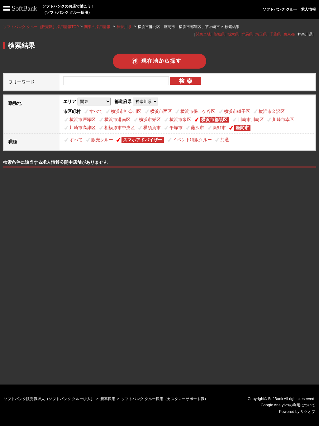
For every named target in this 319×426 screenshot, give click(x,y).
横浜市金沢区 (272, 111)
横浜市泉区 (180, 119)
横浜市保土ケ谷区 (197, 111)
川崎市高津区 (82, 127)
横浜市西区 (161, 111)
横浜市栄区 (150, 119)
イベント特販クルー (192, 139)
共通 (224, 139)
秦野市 (219, 127)
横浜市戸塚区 (82, 119)
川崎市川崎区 (251, 119)
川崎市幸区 (283, 119)
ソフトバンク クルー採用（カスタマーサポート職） (164, 399)
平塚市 (176, 127)
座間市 (242, 127)
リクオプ (307, 411)
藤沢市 (197, 127)
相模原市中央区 (119, 127)
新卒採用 (107, 399)
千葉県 (275, 34)
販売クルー (102, 139)
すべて (95, 111)
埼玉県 (261, 34)
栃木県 (233, 34)
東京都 (289, 34)
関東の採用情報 (97, 27)
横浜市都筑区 (214, 119)
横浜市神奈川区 (126, 111)
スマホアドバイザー (142, 139)
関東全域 (203, 34)
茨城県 (219, 34)
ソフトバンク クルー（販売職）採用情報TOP (41, 27)
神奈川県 (124, 27)
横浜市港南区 (117, 119)
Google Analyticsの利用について (288, 405)
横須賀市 (152, 127)
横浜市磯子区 (237, 111)
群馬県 (247, 34)
